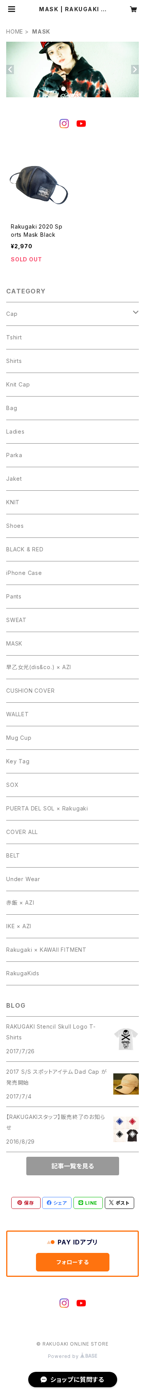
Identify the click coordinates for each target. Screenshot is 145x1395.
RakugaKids (22, 973)
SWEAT (16, 620)
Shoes (15, 525)
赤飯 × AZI (20, 902)
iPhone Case (24, 573)
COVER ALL (22, 832)
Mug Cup (19, 737)
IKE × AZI (18, 926)
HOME (14, 31)
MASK (14, 643)
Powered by (64, 1356)
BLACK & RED (25, 549)
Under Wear (23, 879)
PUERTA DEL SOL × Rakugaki (47, 808)
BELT (13, 855)
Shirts (14, 361)
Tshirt (14, 337)
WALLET (17, 714)
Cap (11, 313)
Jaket (14, 478)
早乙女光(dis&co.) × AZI (38, 667)
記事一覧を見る (72, 1166)
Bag (11, 408)
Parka (14, 455)
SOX (12, 784)
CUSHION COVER (30, 690)
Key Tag (18, 761)
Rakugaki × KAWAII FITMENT (46, 949)
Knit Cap (18, 384)
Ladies (15, 431)
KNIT (13, 502)
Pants (14, 596)
